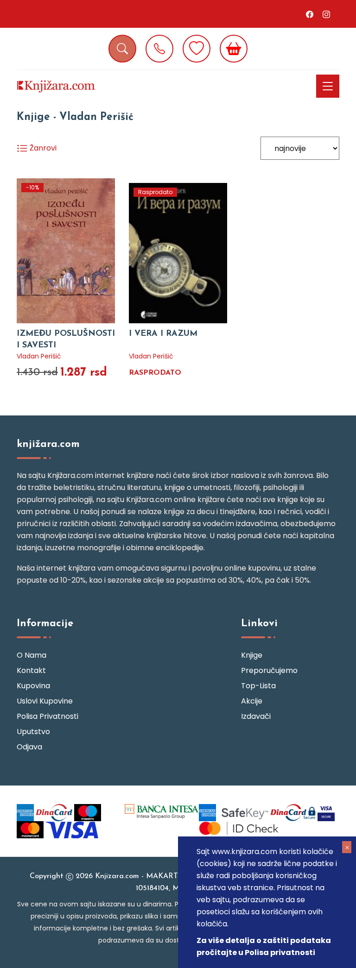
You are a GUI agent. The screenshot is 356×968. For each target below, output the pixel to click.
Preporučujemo (269, 670)
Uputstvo (33, 731)
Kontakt (31, 670)
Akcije (251, 701)
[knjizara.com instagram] (326, 14)
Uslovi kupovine (45, 701)
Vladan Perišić (39, 356)
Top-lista (258, 685)
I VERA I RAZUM (163, 334)
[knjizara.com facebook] (309, 14)
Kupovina (33, 685)
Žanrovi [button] (42, 148)
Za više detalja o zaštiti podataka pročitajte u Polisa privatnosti (264, 946)
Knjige (251, 655)
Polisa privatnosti (47, 716)
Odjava (29, 747)
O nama (31, 655)
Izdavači (256, 716)
